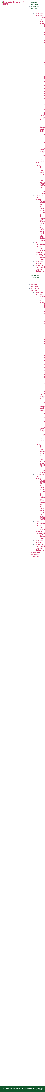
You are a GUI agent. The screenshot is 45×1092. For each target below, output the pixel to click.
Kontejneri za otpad (40, 197)
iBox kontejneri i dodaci (40, 244)
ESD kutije (42, 154)
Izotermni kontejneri (40, 266)
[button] (35, 279)
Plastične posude (39, 14)
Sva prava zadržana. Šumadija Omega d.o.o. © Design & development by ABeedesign (23, 1088)
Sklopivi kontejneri (40, 253)
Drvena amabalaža (35, 3)
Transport (35, 277)
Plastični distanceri (40, 270)
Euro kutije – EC (42, 118)
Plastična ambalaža (35, 7)
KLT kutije (37, 164)
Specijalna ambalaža (35, 274)
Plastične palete (39, 262)
